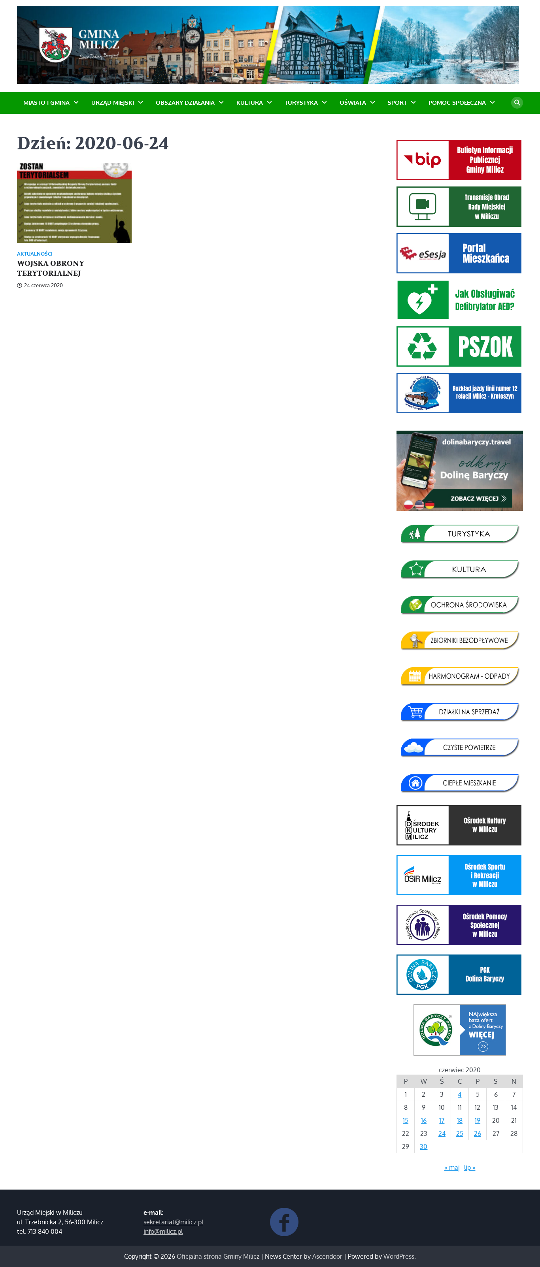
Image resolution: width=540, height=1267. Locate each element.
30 (423, 1146)
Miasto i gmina (46, 102)
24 (442, 1133)
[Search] (517, 103)
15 (405, 1120)
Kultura (249, 102)
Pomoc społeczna (457, 102)
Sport (397, 102)
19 (477, 1120)
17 (441, 1120)
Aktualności (35, 254)
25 (459, 1133)
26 (477, 1133)
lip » (470, 1167)
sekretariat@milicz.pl (173, 1222)
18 (460, 1120)
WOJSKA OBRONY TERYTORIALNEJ (50, 268)
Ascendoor (327, 1256)
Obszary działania (185, 102)
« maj (451, 1167)
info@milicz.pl (163, 1231)
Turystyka (301, 102)
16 (424, 1120)
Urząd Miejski (112, 102)
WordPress (398, 1256)
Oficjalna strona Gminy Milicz (218, 1256)
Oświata (353, 102)
